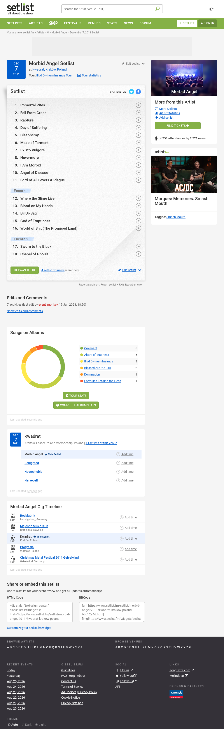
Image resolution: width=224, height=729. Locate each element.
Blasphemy (29, 135)
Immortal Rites (32, 105)
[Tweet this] (131, 91)
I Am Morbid (30, 165)
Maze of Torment (34, 142)
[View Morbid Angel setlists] (184, 73)
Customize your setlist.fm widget (29, 628)
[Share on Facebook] (138, 91)
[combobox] (112, 8)
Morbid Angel (44, 63)
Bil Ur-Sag (28, 213)
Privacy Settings (72, 703)
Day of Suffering (33, 127)
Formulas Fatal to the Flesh (102, 381)
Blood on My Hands (36, 206)
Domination (92, 374)
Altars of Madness (96, 355)
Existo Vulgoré (32, 150)
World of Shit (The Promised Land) (48, 228)
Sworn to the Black (35, 246)
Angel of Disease (34, 172)
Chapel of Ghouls (34, 254)
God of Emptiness (35, 221)
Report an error (134, 284)
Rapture (26, 120)
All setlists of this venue (101, 443)
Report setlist (108, 284)
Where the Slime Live (37, 198)
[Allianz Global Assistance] (176, 694)
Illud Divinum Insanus (98, 361)
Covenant (90, 348)
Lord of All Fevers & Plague (42, 180)
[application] (184, 174)
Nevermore (29, 157)
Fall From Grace (33, 113)
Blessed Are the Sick (97, 368)
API (117, 686)
